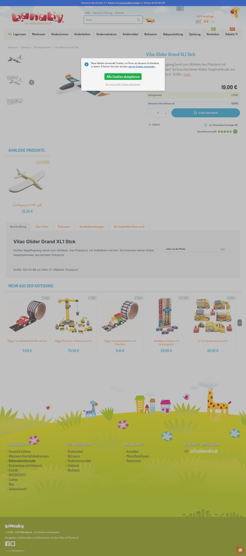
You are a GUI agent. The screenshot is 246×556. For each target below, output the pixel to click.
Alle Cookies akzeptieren (123, 76)
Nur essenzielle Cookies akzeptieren (123, 84)
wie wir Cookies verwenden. (141, 66)
